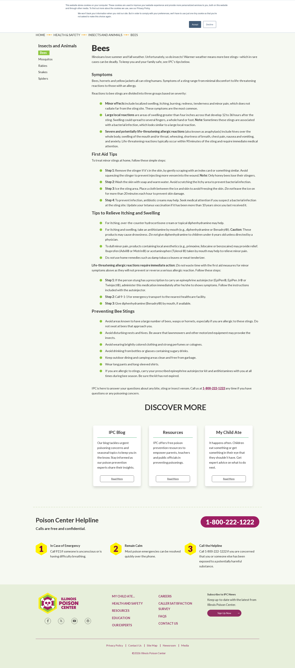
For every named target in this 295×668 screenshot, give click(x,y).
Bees (43, 53)
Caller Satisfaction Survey (175, 606)
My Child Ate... (123, 596)
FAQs (162, 616)
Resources (120, 610)
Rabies (42, 66)
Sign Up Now (224, 613)
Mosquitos (45, 59)
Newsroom (169, 645)
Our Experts (122, 625)
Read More (117, 478)
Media (185, 645)
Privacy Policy (114, 645)
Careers (165, 596)
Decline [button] (209, 24)
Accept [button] (195, 24)
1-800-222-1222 (214, 388)
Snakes (42, 72)
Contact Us (168, 623)
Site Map (152, 645)
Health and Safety (127, 603)
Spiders (43, 78)
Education (121, 618)
